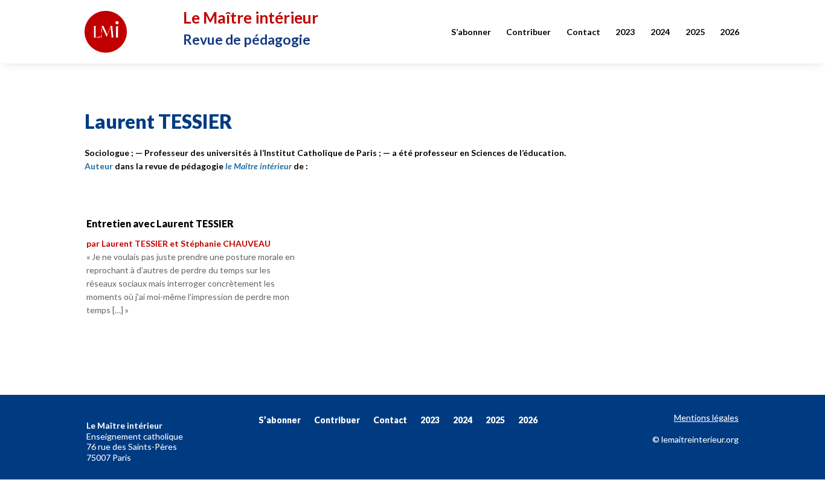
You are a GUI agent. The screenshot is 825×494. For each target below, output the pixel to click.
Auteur (99, 166)
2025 (695, 32)
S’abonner (471, 32)
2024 (660, 32)
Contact (583, 32)
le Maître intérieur (258, 166)
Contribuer (528, 32)
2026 (729, 32)
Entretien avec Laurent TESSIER (160, 223)
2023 (625, 32)
